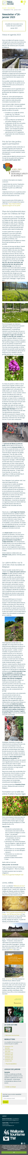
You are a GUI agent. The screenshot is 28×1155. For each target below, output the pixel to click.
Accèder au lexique (10, 1087)
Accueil (4, 8)
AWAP (11, 949)
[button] (10, 1064)
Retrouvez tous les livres (12, 1035)
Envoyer (5, 1102)
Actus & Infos (11, 8)
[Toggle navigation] (24, 4)
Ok (14, 1152)
